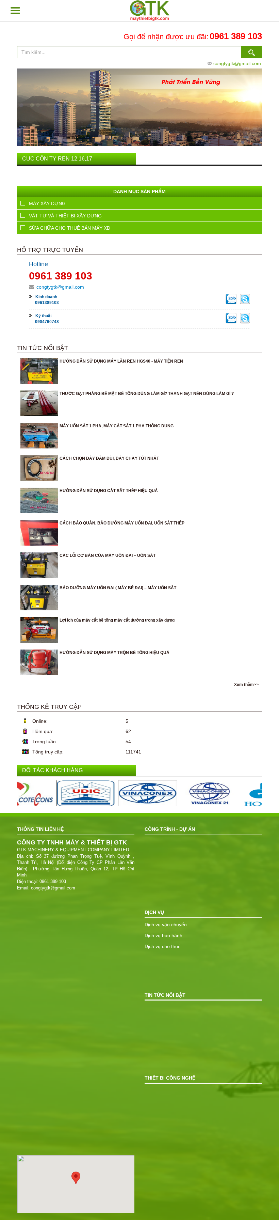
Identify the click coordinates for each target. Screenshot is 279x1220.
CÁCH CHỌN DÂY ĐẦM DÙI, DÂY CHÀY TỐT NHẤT (109, 458)
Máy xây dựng (47, 203)
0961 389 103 (236, 36)
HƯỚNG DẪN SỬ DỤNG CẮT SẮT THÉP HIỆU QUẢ (109, 490)
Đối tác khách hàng (52, 770)
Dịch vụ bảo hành (163, 935)
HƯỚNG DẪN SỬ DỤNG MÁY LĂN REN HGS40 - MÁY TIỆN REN (121, 361)
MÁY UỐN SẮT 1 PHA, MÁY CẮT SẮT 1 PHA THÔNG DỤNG (117, 426)
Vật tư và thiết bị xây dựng (65, 215)
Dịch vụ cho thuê (163, 946)
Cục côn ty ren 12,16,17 (57, 159)
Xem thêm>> (246, 684)
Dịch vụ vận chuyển (166, 924)
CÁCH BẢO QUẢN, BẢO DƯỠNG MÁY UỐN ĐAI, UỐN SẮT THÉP (122, 523)
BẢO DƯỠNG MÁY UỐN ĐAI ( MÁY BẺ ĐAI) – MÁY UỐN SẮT (118, 587)
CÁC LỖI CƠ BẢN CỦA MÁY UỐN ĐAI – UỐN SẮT (107, 555)
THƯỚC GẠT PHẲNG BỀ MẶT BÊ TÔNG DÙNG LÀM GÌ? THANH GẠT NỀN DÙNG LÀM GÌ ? (147, 393)
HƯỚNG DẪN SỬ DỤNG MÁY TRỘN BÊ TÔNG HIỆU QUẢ (114, 652)
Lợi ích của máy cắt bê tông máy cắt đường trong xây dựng (117, 620)
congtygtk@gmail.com (237, 63)
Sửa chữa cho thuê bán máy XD (69, 228)
